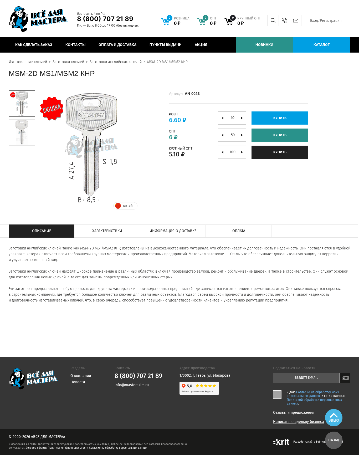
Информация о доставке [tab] (173, 231)
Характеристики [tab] (107, 231)
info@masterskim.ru (295, 20)
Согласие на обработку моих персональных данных (313, 394)
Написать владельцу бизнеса (298, 422)
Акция (201, 45)
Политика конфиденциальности (68, 447)
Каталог (322, 45)
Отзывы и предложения (293, 413)
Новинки (264, 45)
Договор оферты (36, 447)
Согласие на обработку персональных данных (118, 447)
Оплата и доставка (117, 45)
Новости (77, 382)
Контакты (75, 45)
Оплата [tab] (238, 231)
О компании (80, 376)
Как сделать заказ (33, 45)
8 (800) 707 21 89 (105, 19)
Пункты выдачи (166, 45)
